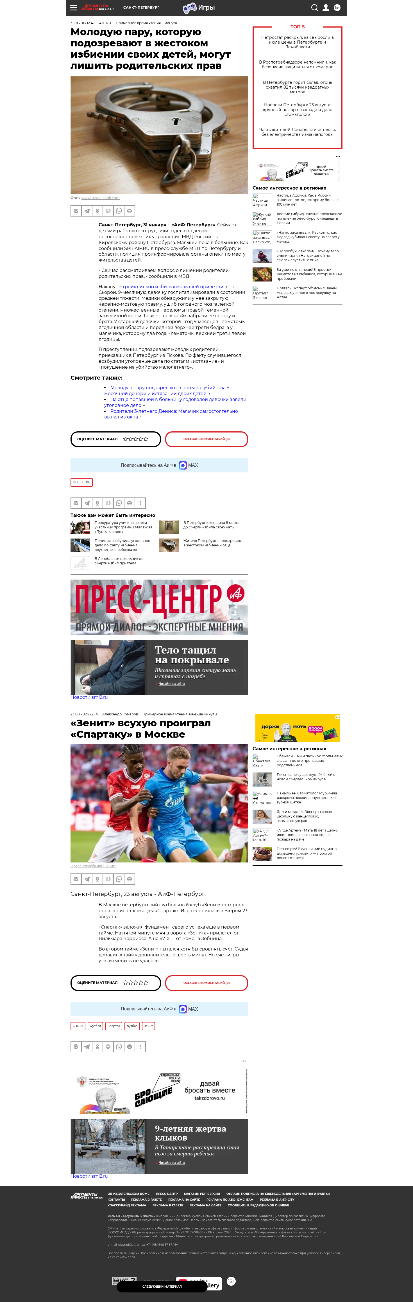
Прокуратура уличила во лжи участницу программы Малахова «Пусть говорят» (123, 527)
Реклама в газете (146, 1200)
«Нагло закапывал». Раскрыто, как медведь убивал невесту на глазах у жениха (308, 237)
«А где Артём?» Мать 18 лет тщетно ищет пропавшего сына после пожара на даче (307, 834)
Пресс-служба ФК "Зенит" (93, 866)
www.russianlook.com (100, 198)
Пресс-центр (167, 1194)
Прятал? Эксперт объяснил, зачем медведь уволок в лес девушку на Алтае (307, 292)
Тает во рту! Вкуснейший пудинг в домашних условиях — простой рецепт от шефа (307, 853)
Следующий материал (162, 1287)
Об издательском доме (128, 1194)
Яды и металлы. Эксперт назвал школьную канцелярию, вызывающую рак (304, 816)
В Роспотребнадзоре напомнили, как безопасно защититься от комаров (297, 64)
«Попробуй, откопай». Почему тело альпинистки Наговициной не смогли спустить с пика (308, 255)
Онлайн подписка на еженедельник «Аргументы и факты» (278, 1194)
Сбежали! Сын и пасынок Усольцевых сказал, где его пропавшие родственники (309, 760)
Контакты (116, 1200)
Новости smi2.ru (89, 697)
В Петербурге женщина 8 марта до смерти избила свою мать (211, 525)
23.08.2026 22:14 (84, 714)
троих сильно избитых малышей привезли (172, 286)
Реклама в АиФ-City (277, 1200)
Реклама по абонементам (229, 1200)
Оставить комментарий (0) (206, 439)
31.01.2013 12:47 (83, 23)
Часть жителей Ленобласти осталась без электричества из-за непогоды (297, 132)
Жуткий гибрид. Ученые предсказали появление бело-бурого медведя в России (309, 218)
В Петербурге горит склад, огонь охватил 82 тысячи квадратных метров (297, 87)
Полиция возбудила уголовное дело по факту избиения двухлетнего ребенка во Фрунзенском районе (110, 547)
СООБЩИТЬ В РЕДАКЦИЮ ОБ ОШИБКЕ (258, 1205)
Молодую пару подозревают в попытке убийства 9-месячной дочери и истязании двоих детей (167, 390)
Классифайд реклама (127, 1205)
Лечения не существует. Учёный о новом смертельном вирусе (306, 776)
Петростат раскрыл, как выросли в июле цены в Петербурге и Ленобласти (297, 42)
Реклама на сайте (184, 1200)
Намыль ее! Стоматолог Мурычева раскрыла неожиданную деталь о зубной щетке (307, 797)
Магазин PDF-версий (202, 1194)
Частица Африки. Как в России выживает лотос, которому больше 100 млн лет (308, 199)
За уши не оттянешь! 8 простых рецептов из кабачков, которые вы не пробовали (309, 274)
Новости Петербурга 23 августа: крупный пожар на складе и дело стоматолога (297, 110)
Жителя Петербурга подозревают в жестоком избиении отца (213, 543)
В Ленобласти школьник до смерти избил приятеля (119, 561)
